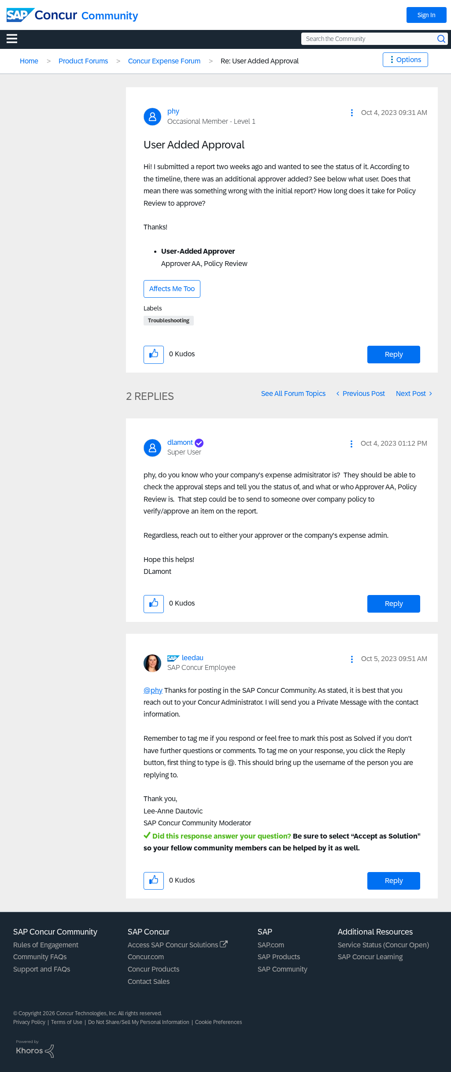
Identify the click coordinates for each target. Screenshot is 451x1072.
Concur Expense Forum (164, 61)
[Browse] (16, 38)
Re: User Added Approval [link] (260, 61)
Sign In (427, 14)
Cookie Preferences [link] (218, 1022)
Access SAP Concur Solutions (174, 945)
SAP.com (271, 945)
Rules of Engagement (45, 945)
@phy (153, 690)
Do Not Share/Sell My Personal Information (138, 1022)
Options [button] (408, 59)
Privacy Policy (29, 1022)
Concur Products (153, 969)
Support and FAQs (41, 969)
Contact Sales (149, 981)
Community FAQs (40, 957)
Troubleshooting (168, 321)
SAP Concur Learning (370, 957)
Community (109, 16)
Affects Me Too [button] (172, 288)
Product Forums (83, 61)
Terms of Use (66, 1022)
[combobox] (374, 39)
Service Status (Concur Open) (383, 945)
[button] (351, 112)
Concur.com (146, 957)
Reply (394, 354)
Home (29, 61)
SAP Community (282, 969)
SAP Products (279, 957)
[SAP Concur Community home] (42, 15)
